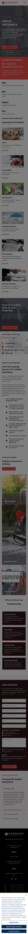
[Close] (26, 895)
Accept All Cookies (14, 931)
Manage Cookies (14, 922)
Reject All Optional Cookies (14, 926)
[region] (14, 913)
